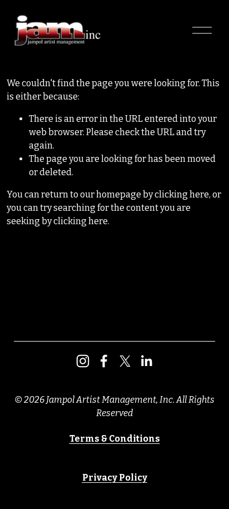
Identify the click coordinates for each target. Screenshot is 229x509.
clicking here (182, 194)
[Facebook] (104, 361)
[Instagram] (82, 361)
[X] (125, 361)
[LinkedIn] (146, 361)
